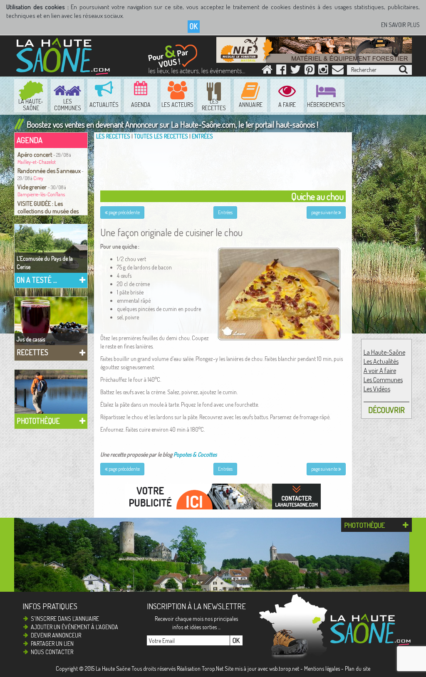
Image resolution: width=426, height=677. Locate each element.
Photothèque (38, 420)
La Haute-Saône (384, 352)
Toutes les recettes (161, 136)
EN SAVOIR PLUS (400, 25)
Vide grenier (32, 186)
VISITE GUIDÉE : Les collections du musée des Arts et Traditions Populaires (50, 211)
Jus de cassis (31, 339)
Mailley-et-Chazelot (36, 162)
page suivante (324, 212)
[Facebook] (281, 71)
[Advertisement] (225, 163)
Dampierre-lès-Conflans (41, 194)
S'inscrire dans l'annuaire (65, 618)
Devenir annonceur (56, 635)
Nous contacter (52, 651)
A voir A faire (380, 370)
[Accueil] (267, 71)
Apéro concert (35, 154)
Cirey (38, 178)
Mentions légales (322, 668)
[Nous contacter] (338, 71)
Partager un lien (52, 643)
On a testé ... (37, 279)
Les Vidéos (377, 389)
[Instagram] (323, 71)
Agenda (29, 140)
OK (194, 26)
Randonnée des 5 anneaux (49, 170)
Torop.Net (212, 668)
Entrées (202, 136)
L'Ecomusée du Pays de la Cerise (45, 262)
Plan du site (357, 668)
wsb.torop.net (284, 668)
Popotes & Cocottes (195, 454)
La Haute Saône (113, 668)
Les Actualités (381, 361)
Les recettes (113, 136)
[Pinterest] (309, 71)
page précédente (124, 212)
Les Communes (383, 380)
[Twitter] (295, 71)
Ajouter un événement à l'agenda (74, 626)
